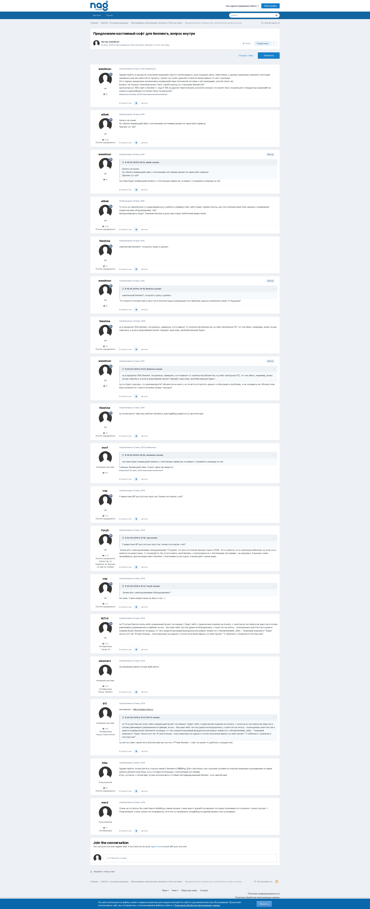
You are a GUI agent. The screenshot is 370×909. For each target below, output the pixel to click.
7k (106, 266)
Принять (264, 904)
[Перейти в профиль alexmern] (105, 671)
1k (106, 94)
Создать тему (246, 55)
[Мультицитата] (136, 103)
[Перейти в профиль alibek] (105, 124)
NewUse (104, 240)
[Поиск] (276, 15)
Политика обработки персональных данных (257, 897)
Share (247, 43)
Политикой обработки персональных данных (197, 905)
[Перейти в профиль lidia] (105, 773)
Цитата (144, 103)
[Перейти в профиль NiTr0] (105, 628)
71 (106, 828)
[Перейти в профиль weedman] (96, 43)
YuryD (105, 530)
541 (106, 473)
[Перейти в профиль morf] (105, 457)
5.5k (106, 643)
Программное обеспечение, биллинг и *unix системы (142, 45)
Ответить (269, 55)
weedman (114, 41)
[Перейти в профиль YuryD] (105, 540)
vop (104, 490)
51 (106, 788)
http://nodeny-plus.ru (143, 709)
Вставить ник (125, 103)
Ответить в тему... (118, 858)
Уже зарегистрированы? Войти (242, 6)
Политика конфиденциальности (264, 893)
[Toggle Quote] (123, 162)
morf (105, 447)
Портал (109, 15)
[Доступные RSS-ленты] (277, 882)
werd (104, 802)
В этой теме (264, 15)
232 (106, 686)
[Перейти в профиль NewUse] (105, 251)
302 (106, 728)
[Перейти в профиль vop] (105, 500)
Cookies (204, 890)
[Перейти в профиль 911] (105, 713)
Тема (174, 890)
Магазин (97, 15)
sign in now (156, 846)
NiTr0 (105, 618)
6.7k (106, 555)
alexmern (105, 660)
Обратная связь (189, 890)
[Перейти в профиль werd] (105, 812)
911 (105, 703)
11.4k (106, 140)
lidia (105, 762)
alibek (105, 114)
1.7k (106, 516)
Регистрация (270, 6)
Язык (165, 890)
